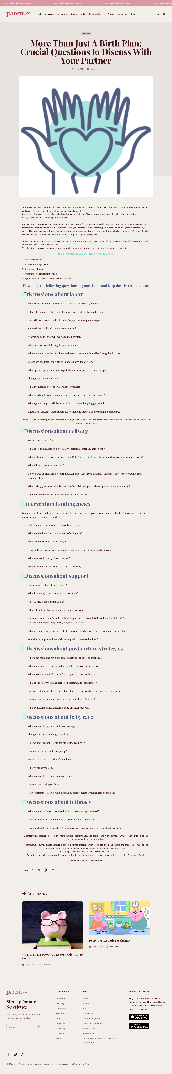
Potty (82, 14)
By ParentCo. (96, 69)
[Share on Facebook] (32, 870)
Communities (62, 1033)
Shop (133, 14)
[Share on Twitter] (39, 870)
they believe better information (112, 419)
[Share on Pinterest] (46, 870)
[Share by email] (53, 870)
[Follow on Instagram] (15, 1054)
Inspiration (61, 998)
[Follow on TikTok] (22, 1054)
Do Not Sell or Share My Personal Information (98, 1040)
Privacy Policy (89, 1028)
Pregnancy (86, 33)
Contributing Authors (93, 1018)
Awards (111, 14)
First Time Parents (45, 14)
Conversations (95, 14)
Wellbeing (60, 1028)
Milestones (63, 14)
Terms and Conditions (93, 1023)
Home (85, 998)
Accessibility (88, 1033)
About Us (122, 14)
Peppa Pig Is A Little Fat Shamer (109, 940)
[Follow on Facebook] (8, 1054)
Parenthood (61, 1008)
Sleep (74, 14)
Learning (60, 1003)
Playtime (60, 1013)
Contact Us (88, 1013)
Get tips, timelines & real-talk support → (56, 3)
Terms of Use (83, 1064)
